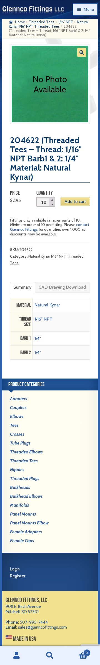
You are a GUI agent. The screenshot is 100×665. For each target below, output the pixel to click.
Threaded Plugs (24, 478)
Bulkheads (20, 487)
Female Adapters (26, 531)
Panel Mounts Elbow (29, 523)
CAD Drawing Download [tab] (62, 287)
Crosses (17, 434)
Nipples (17, 469)
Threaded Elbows (26, 452)
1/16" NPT (65, 22)
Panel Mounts (23, 514)
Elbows (17, 416)
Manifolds (19, 505)
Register (17, 575)
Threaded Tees (41, 22)
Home (20, 22)
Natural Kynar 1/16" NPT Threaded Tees (49, 24)
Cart (77, 651)
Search (50, 655)
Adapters (18, 398)
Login (15, 569)
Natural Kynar (47, 305)
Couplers (18, 407)
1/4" (37, 338)
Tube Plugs (20, 443)
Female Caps (22, 540)
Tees (14, 425)
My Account (16, 655)
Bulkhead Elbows (26, 496)
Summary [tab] (22, 287)
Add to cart (75, 201)
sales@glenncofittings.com (42, 627)
